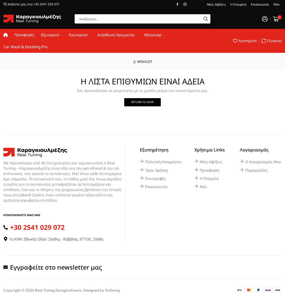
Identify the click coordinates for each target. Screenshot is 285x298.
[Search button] (205, 18)
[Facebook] (177, 4)
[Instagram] (185, 4)
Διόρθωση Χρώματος (115, 34)
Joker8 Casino (31, 194)
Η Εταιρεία (238, 4)
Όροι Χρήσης (156, 170)
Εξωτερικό (50, 34)
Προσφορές (24, 34)
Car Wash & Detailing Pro (25, 46)
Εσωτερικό (78, 34)
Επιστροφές (155, 178)
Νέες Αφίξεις (216, 4)
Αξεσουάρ (152, 34)
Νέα (276, 4)
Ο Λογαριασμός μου (263, 161)
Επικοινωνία (260, 4)
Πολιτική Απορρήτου (163, 161)
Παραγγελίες (256, 170)
